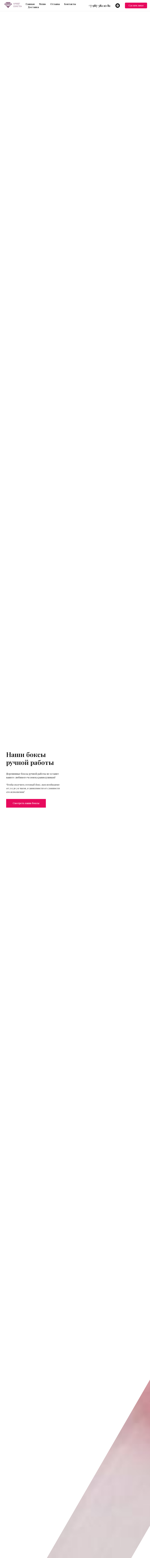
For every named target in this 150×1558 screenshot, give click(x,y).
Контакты (70, 4)
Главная (30, 4)
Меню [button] (42, 4)
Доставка (33, 7)
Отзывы (55, 4)
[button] (136, 5)
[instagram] (117, 5)
